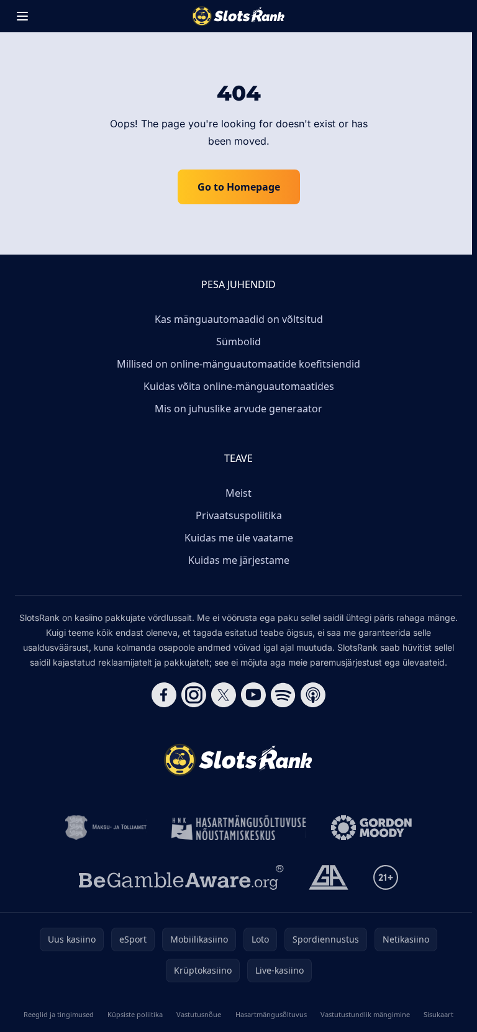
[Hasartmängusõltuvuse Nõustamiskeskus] (238, 827)
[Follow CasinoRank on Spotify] (283, 694)
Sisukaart (438, 1014)
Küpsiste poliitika (135, 1014)
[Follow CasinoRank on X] (223, 694)
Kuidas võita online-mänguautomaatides (238, 386)
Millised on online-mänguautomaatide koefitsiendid (238, 364)
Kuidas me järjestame (238, 560)
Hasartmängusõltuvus (271, 1014)
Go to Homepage (239, 187)
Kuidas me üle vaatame (238, 538)
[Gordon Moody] (371, 827)
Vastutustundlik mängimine (365, 1014)
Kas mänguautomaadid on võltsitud (239, 319)
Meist (238, 493)
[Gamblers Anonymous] (328, 877)
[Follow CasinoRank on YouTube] (253, 694)
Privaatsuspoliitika (239, 515)
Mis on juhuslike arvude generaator (238, 408)
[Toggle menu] (22, 16)
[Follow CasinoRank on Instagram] (193, 694)
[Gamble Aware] (181, 877)
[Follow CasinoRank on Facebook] (164, 694)
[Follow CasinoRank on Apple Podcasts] (313, 694)
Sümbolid (238, 341)
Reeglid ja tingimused (59, 1014)
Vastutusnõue (198, 1014)
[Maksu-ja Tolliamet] (106, 827)
